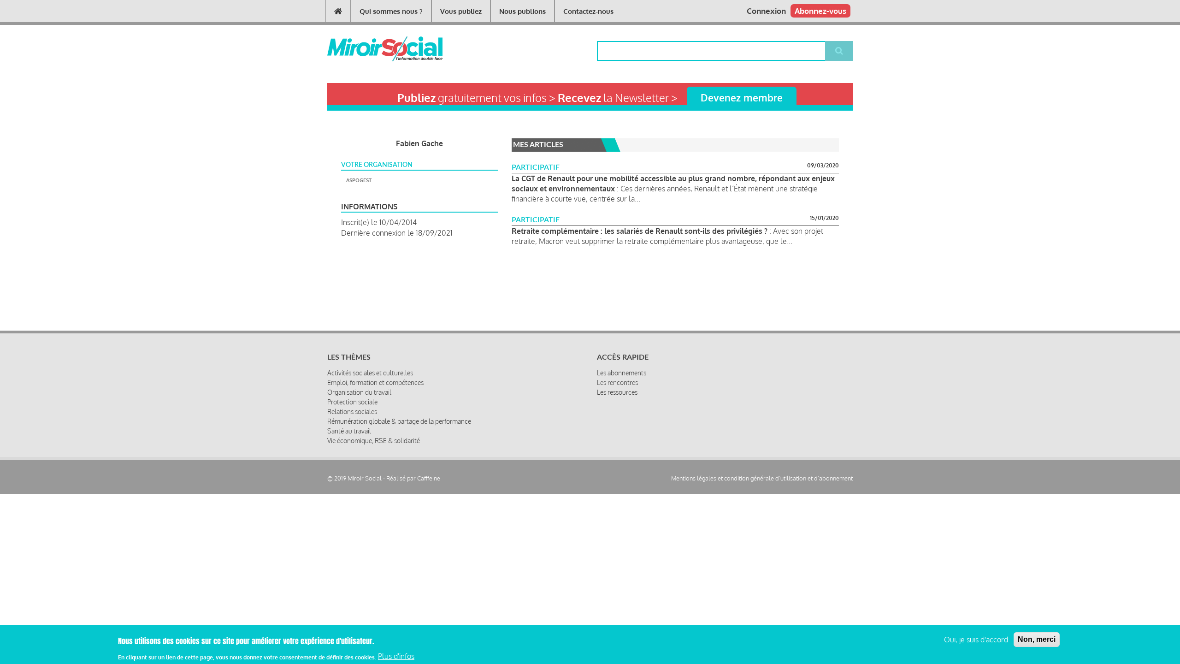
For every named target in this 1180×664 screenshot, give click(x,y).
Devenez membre (742, 97)
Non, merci (1037, 639)
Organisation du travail (359, 392)
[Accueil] (370, 48)
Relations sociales (352, 411)
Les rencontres (617, 382)
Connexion (766, 11)
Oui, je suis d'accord (976, 639)
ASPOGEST (359, 180)
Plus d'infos (396, 656)
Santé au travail (349, 431)
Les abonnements (621, 373)
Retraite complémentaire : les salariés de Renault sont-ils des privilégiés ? (639, 231)
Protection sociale (352, 402)
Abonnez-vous (820, 11)
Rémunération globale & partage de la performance (399, 421)
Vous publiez (461, 11)
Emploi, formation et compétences (375, 382)
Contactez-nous (588, 11)
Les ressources (617, 392)
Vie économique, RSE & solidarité (373, 441)
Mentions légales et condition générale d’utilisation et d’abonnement (762, 478)
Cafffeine (428, 478)
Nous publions (522, 11)
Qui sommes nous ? (391, 11)
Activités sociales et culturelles (370, 373)
